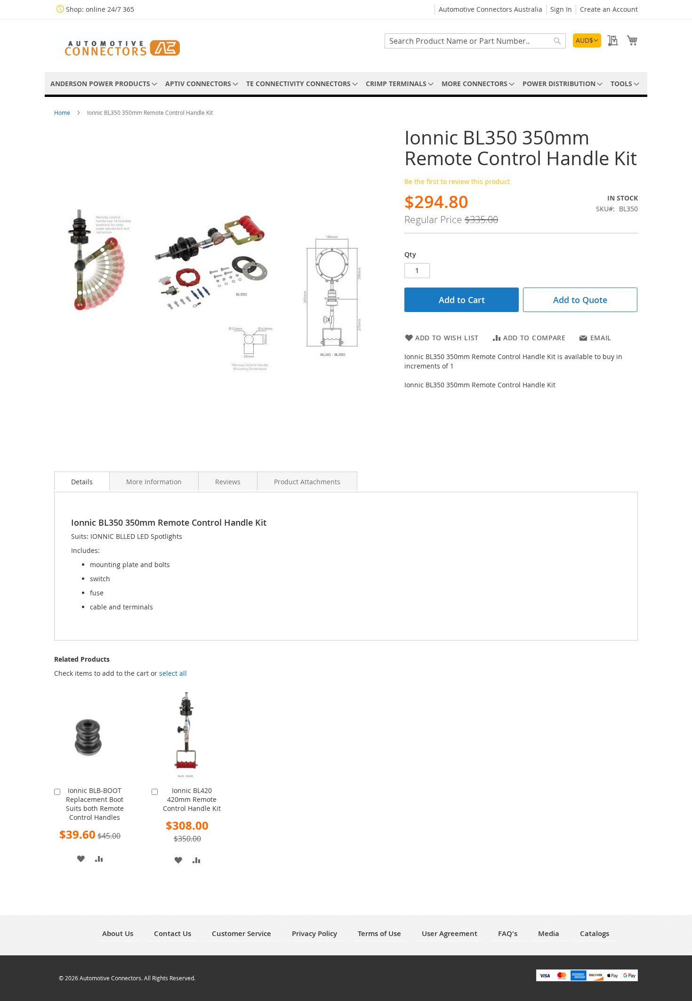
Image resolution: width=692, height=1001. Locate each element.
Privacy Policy (314, 933)
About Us (117, 933)
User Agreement (449, 933)
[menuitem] (102, 83)
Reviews (228, 481)
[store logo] (120, 45)
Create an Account (609, 9)
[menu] (346, 83)
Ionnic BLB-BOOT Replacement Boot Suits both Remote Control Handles (95, 804)
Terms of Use (379, 933)
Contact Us (172, 933)
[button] (587, 40)
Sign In (561, 9)
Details (82, 481)
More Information (154, 481)
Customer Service (241, 933)
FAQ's (507, 933)
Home (63, 112)
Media (548, 933)
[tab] (82, 481)
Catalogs (594, 933)
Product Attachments (307, 481)
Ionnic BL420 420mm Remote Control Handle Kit (192, 799)
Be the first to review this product (457, 181)
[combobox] (475, 40)
